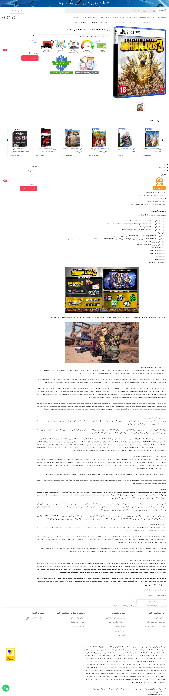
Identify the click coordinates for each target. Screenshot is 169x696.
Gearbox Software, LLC (154, 202)
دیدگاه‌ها (163, 170)
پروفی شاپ (153, 692)
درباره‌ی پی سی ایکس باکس (156, 622)
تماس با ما (76, 18)
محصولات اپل (162, 18)
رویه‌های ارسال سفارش (89, 18)
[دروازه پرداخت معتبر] (10, 660)
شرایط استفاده (120, 626)
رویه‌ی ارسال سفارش (77, 622)
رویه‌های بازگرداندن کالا (117, 622)
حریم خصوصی (120, 631)
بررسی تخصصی (161, 167)
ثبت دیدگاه (151, 602)
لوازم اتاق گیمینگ (125, 18)
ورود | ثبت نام (15, 11)
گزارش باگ (121, 635)
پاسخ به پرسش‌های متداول (115, 618)
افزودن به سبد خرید (30, 58)
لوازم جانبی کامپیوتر (112, 18)
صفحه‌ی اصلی (161, 618)
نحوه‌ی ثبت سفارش (77, 618)
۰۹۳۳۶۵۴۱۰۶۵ (150, 606)
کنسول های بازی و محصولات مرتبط (144, 18)
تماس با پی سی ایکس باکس (155, 626)
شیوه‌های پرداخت (78, 626)
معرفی (164, 164)
